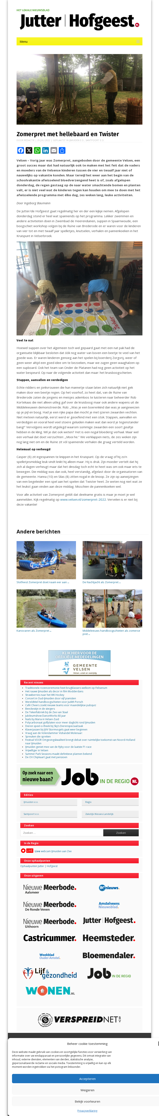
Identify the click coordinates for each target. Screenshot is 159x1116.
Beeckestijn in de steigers (40, 708)
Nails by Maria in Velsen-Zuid (42, 719)
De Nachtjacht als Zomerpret (102, 582)
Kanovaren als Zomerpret (34, 630)
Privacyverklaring (87, 1110)
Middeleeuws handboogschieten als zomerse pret (111, 632)
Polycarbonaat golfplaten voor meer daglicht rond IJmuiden (60, 722)
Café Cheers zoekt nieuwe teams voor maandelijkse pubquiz (60, 705)
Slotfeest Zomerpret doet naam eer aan (43, 582)
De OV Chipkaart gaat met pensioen (46, 757)
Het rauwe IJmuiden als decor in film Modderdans (54, 691)
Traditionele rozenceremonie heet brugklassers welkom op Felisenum (66, 688)
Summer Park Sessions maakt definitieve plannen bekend (58, 754)
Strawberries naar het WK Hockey (44, 695)
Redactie (29, 140)
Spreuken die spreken (38, 736)
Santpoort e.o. (95, 140)
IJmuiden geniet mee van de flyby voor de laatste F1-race (58, 747)
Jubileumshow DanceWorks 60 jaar (45, 715)
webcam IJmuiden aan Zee (53, 851)
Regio (88, 801)
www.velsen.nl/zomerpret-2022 (83, 499)
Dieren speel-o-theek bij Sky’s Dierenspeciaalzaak (54, 726)
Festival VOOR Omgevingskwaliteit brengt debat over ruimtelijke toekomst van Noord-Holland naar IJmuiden (80, 741)
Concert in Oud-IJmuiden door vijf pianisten (50, 698)
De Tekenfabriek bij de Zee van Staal (46, 712)
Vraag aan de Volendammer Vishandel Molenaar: (54, 733)
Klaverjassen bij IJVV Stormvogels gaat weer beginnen (56, 729)
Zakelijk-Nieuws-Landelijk (99, 813)
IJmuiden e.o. (76, 140)
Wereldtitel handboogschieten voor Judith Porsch (54, 702)
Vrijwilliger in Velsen (36, 750)
